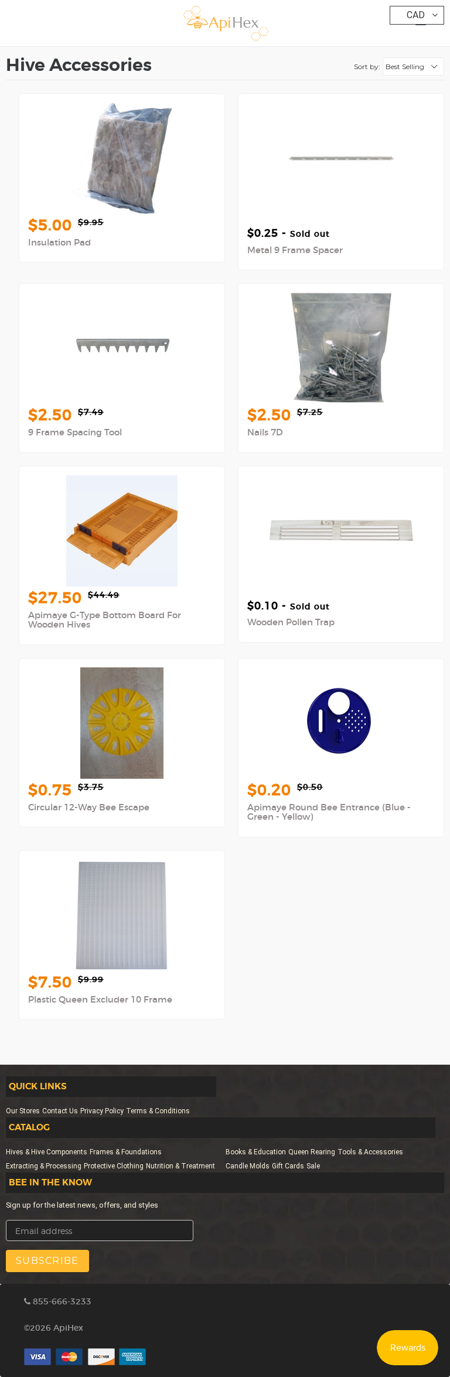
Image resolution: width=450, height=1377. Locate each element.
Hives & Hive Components (46, 1152)
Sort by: (367, 66)
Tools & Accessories (370, 1152)
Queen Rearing (311, 1152)
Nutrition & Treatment (180, 1166)
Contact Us (60, 1111)
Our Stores (23, 1111)
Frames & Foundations (126, 1152)
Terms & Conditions (158, 1111)
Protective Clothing (114, 1166)
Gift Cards (288, 1166)
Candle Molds (248, 1166)
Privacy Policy (102, 1111)
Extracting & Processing (43, 1166)
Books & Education (256, 1152)
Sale (313, 1166)
